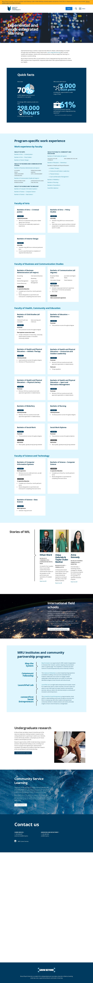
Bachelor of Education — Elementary (57, 162)
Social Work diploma (53, 188)
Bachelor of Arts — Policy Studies (23, 157)
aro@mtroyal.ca (45, 836)
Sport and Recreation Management (59, 176)
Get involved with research (23, 753)
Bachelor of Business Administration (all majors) (26, 168)
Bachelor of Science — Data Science (23, 194)
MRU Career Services (23, 841)
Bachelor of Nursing (53, 182)
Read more (43, 581)
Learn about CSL (20, 805)
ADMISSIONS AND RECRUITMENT (50, 832)
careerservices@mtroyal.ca (21, 836)
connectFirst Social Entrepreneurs (52, 696)
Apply (68, 8)
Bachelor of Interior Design (21, 160)
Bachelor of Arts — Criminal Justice (23, 154)
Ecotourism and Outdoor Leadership (59, 171)
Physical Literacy (54, 174)
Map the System (46, 663)
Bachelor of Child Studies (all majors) (57, 156)
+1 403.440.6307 (18, 834)
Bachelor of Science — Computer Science (24, 191)
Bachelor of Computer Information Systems (25, 189)
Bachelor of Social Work (54, 185)
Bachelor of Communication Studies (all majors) (26, 178)
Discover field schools (58, 629)
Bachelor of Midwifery (53, 179)
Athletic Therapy (54, 168)
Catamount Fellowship (49, 673)
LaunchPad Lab (45, 684)
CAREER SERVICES (19, 832)
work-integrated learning (53, 52)
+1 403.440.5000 (45, 834)
